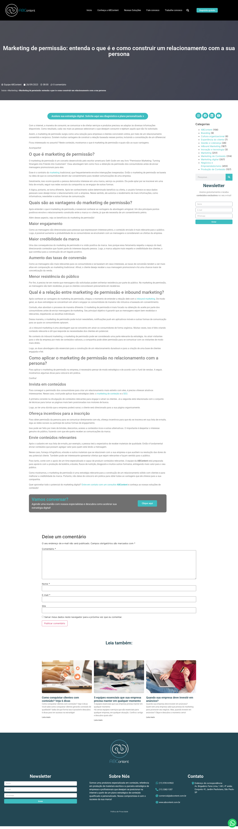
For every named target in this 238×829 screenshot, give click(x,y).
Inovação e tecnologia (212, 149)
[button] (187, 10)
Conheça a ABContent (108, 10)
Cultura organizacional (213, 136)
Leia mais (46, 717)
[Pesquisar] (229, 177)
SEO (125, 393)
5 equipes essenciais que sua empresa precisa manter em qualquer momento (117, 699)
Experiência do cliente (212, 139)
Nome (46, 584)
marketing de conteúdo (108, 393)
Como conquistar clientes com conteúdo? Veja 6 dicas (60, 699)
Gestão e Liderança (211, 143)
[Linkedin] (212, 116)
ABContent (206, 129)
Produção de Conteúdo (213, 169)
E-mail (46, 595)
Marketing (12, 90)
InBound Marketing (211, 146)
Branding (205, 133)
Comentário (49, 549)
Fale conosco (152, 10)
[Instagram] (198, 116)
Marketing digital (210, 159)
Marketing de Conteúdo (213, 156)
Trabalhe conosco (173, 10)
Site (44, 606)
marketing (55, 172)
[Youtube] (219, 116)
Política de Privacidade (119, 812)
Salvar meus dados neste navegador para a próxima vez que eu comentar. (83, 617)
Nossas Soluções (132, 10)
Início (89, 10)
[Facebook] (205, 116)
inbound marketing (146, 298)
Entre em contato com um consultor (99, 484)
